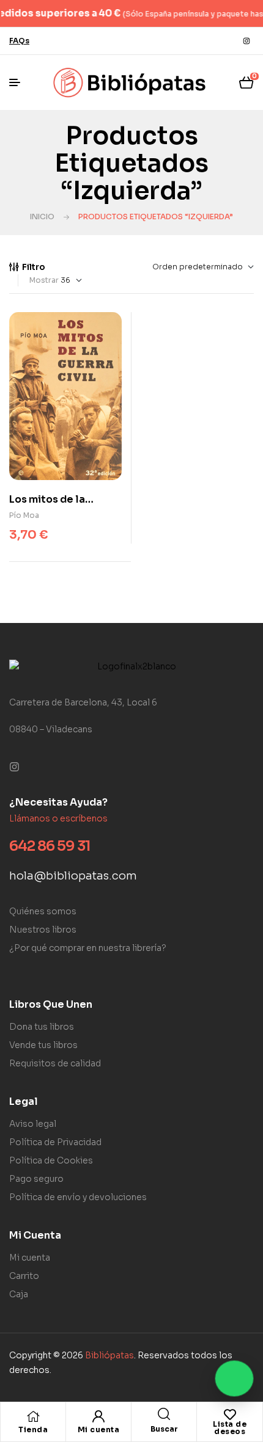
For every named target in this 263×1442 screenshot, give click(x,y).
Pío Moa (24, 515)
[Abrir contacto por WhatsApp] (234, 1378)
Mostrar (44, 280)
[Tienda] (33, 1416)
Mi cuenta (99, 1429)
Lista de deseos (229, 1427)
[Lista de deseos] (230, 1414)
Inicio (42, 216)
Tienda (33, 1429)
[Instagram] (246, 41)
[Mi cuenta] (98, 1416)
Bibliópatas (109, 1355)
